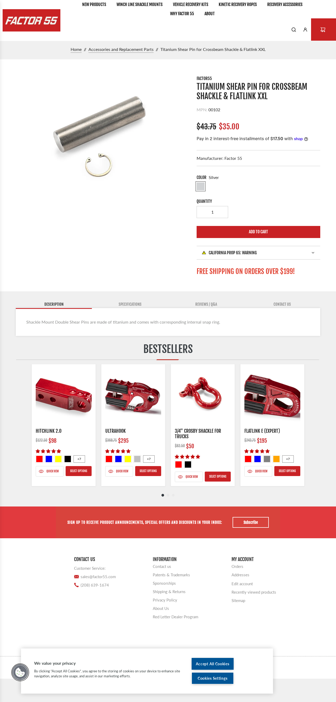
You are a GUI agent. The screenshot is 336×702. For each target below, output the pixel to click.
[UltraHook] (133, 396)
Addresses (240, 574)
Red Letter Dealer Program (175, 616)
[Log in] (305, 29)
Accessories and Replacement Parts (121, 49)
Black (67, 459)
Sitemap (238, 600)
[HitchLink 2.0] (64, 396)
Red (39, 459)
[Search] (294, 29)
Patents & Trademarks (171, 574)
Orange (276, 459)
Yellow (58, 459)
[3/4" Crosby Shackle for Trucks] (203, 396)
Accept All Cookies (212, 664)
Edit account (242, 583)
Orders (237, 566)
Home (76, 49)
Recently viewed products (254, 592)
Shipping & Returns (169, 591)
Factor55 (204, 78)
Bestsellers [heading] (168, 349)
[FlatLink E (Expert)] (272, 396)
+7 (79, 459)
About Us (161, 608)
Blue (48, 459)
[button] (20, 672)
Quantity (204, 201)
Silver (137, 459)
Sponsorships (164, 583)
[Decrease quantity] (202, 212)
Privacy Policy (165, 600)
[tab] (54, 304)
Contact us (162, 566)
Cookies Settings (213, 678)
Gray (267, 459)
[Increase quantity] (222, 212)
